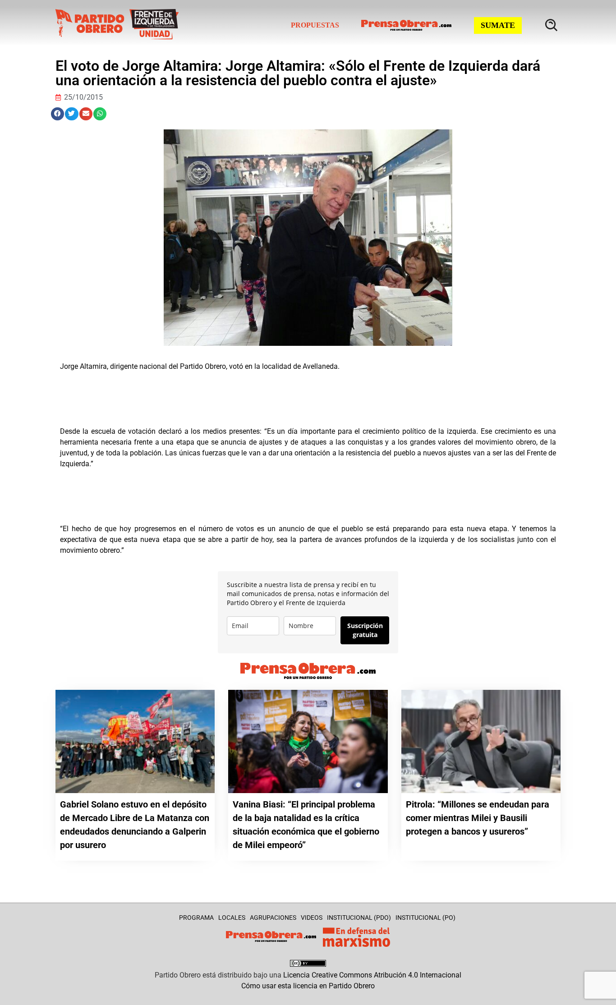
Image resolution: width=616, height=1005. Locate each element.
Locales (231, 917)
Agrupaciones (273, 917)
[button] (57, 113)
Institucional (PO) (425, 917)
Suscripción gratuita (365, 630)
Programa (196, 917)
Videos (311, 917)
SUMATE (498, 25)
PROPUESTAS (315, 25)
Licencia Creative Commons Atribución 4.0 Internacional (372, 975)
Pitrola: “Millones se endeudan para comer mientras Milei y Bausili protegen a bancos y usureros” (477, 818)
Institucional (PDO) (359, 917)
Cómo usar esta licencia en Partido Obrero (308, 986)
